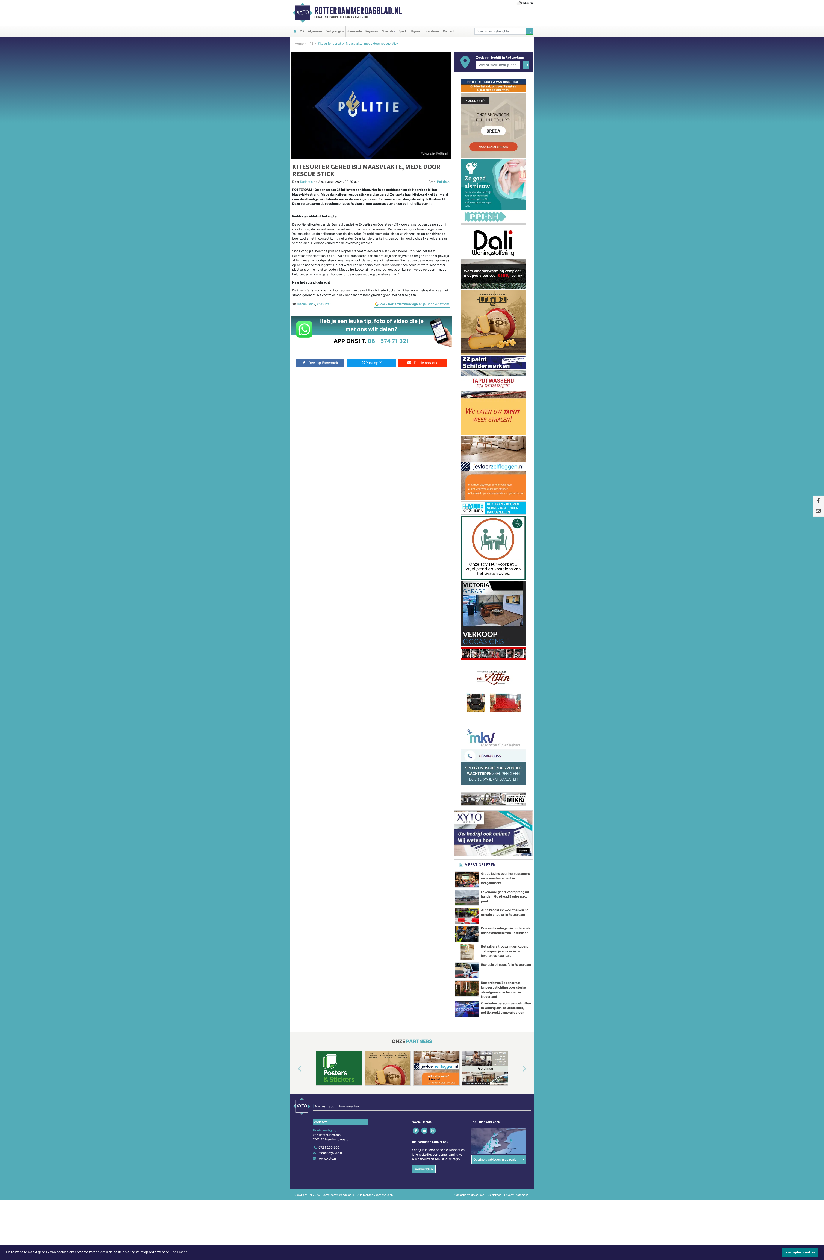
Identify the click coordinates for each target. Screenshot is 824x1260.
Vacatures (432, 31)
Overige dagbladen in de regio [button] (495, 653)
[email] (818, 511)
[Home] (294, 31)
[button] (295, 562)
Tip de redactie (426, 363)
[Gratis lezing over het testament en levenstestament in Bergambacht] (467, 373)
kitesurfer (323, 304)
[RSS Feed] (433, 624)
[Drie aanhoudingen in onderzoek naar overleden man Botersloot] (467, 427)
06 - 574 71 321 (388, 341)
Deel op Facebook (323, 363)
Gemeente (354, 31)
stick (311, 304)
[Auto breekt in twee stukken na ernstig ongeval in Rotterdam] (467, 409)
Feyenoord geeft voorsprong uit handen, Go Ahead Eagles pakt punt (505, 390)
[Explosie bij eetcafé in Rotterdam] (467, 464)
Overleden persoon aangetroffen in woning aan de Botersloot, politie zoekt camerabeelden (506, 501)
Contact (448, 31)
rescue (302, 304)
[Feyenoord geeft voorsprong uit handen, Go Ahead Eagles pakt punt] (467, 391)
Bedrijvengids (335, 31)
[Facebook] (416, 624)
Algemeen (315, 31)
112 (302, 31)
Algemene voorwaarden (469, 688)
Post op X (374, 363)
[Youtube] (424, 624)
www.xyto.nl (327, 652)
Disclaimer (494, 688)
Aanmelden (424, 662)
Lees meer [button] (179, 1252)
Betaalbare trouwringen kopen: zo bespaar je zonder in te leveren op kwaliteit (504, 444)
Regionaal (371, 31)
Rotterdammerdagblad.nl (358, 11)
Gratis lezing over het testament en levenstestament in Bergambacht (505, 371)
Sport (402, 31)
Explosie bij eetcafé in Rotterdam (506, 458)
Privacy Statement (516, 688)
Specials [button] (387, 31)
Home (299, 43)
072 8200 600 (328, 641)
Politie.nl (443, 181)
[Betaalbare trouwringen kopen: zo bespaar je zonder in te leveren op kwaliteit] (467, 446)
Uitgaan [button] (415, 31)
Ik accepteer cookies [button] (800, 1252)
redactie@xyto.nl (330, 646)
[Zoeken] (529, 31)
